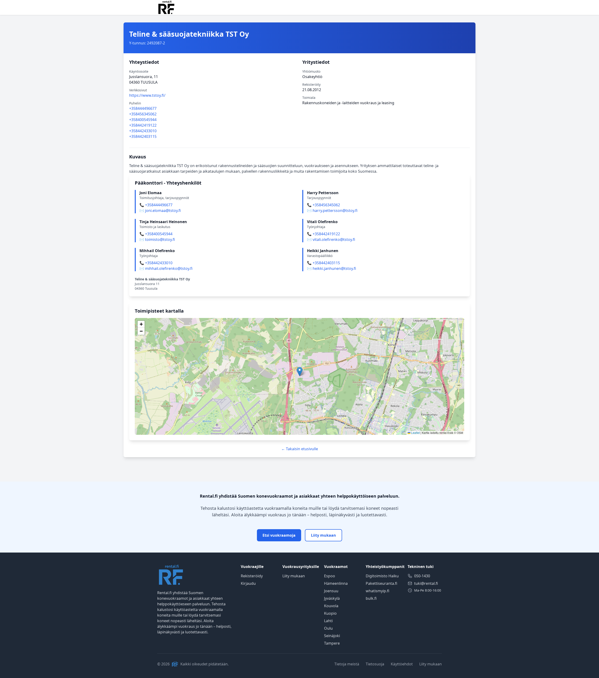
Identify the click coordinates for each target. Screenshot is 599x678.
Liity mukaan (323, 535)
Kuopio (330, 613)
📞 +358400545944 (155, 233)
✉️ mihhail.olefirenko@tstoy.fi (166, 268)
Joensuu (331, 590)
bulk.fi (371, 598)
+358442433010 (143, 130)
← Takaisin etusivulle (299, 448)
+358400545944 (143, 119)
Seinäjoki (332, 635)
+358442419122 (143, 125)
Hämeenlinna (336, 583)
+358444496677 (143, 108)
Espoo (329, 575)
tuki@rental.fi (426, 583)
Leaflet (415, 433)
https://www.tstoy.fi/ (147, 95)
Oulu (328, 628)
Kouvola (331, 605)
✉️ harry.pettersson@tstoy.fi (332, 210)
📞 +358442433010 (155, 262)
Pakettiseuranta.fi (381, 583)
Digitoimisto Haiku (382, 575)
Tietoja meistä (346, 664)
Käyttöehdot (402, 664)
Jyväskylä (332, 598)
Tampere (332, 643)
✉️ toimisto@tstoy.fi (157, 239)
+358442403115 (143, 136)
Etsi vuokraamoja (279, 535)
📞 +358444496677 (155, 204)
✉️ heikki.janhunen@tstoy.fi (331, 268)
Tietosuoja (375, 664)
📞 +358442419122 (323, 233)
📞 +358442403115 (323, 262)
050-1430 (422, 575)
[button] (300, 371)
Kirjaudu (248, 583)
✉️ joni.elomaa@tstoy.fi (160, 210)
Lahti (328, 620)
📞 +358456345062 (323, 204)
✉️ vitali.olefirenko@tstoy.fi (331, 239)
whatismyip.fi (377, 590)
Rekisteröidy (252, 575)
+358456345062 (143, 114)
